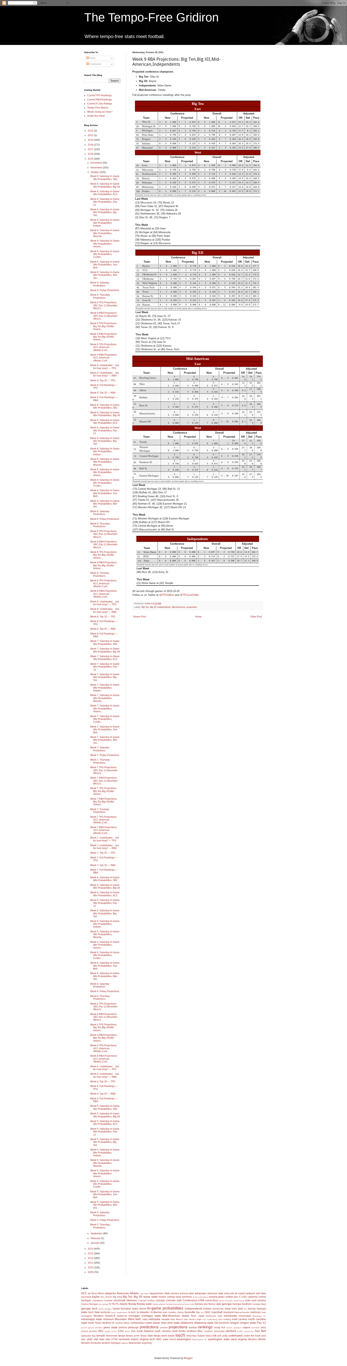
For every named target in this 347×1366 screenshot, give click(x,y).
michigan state (151, 1315)
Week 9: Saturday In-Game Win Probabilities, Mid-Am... (104, 275)
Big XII (153, 607)
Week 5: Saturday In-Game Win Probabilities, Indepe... (104, 1152)
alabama (110, 1293)
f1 (110, 1304)
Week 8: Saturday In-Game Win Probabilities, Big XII (105, 414)
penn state (110, 1327)
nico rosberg (224, 1319)
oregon (234, 1322)
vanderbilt (124, 1339)
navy (145, 1319)
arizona (175, 1293)
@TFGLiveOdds (189, 594)
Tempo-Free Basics (97, 107)
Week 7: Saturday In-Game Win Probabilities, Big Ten (104, 677)
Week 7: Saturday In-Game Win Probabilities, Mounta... (104, 698)
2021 (91, 135)
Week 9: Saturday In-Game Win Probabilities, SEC (104, 177)
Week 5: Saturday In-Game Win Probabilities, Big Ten (104, 1142)
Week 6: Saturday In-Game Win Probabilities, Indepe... (104, 924)
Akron (101, 1293)
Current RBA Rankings (99, 99)
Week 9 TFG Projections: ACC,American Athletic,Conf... (103, 347)
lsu (198, 1312)
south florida (179, 1331)
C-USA (243, 1296)
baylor (96, 1296)
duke (248, 1300)
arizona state (187, 1293)
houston (126, 1308)
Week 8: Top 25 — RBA (103, 628)
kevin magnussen (119, 1312)
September (97, 1233)
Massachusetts (241, 1312)
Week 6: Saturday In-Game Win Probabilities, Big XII (105, 886)
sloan (127, 1331)
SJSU (121, 1331)
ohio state (173, 1322)
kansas (252, 1308)
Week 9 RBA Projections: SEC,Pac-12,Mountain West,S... (103, 316)
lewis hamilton (169, 1312)
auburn (250, 1293)
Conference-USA (193, 1300)
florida (132, 1303)
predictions (149, 1327)
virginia (135, 1339)
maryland (228, 1312)
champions (97, 1300)
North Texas (94, 1322)
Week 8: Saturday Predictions (99, 513)
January (95, 1243)
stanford (231, 1331)
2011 (91, 1262)
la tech (132, 1312)
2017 (91, 149)
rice (223, 1327)
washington (184, 1339)
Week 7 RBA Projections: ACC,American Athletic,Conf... (103, 830)
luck (202, 1312)
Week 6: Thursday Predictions (100, 997)
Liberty (180, 1312)
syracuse (86, 1335)
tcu (94, 1335)
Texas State (146, 1335)
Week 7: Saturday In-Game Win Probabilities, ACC (104, 658)
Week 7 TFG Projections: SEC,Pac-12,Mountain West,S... (103, 770)
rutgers (246, 1327)
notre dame (152, 1322)
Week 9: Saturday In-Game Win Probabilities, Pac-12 (104, 202)
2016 (91, 154)
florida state (144, 1303)
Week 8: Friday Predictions (104, 519)
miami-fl (110, 1315)
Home (198, 616)
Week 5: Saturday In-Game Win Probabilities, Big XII (105, 1115)
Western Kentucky (91, 1343)
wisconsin (135, 1342)
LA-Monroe (156, 1312)
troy (194, 1335)
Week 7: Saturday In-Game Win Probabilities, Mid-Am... (104, 740)
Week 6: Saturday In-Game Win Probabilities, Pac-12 (104, 903)
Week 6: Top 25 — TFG (102, 1081)
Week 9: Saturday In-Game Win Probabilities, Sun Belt (104, 264)
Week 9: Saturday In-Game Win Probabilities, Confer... (104, 254)
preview (164, 1327)
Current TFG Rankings (99, 95)
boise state (150, 1296)
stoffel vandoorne (245, 1331)
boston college (167, 1296)
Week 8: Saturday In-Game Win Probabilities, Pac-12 (104, 430)
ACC (84, 1293)
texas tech (160, 1335)
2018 (91, 144)
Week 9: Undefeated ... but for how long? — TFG (104, 366)
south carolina (162, 1331)
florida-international (175, 1304)
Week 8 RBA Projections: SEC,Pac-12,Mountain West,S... (103, 544)
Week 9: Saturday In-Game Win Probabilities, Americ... (104, 243)
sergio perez (111, 1331)
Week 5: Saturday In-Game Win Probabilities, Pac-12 (104, 1131)
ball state (261, 1293)
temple (100, 1335)
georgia (227, 1303)
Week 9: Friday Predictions (104, 290)
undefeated (235, 1335)
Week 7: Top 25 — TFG (102, 852)
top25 (180, 1335)
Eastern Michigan (89, 1304)
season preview (89, 1331)
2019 (91, 140)
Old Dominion (221, 1322)
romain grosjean (234, 1328)
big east (117, 1296)
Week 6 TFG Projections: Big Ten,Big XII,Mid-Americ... (103, 1027)
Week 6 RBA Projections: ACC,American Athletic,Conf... (103, 1058)
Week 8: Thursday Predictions (100, 525)
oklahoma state (203, 1322)
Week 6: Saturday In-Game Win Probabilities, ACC (104, 894)
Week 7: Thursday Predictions (100, 761)
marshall (216, 1312)
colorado (160, 1300)
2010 (91, 1267)
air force (92, 1293)
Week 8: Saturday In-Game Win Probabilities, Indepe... (104, 451)
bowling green (217, 1296)
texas (121, 1335)
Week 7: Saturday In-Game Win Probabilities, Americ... (104, 708)
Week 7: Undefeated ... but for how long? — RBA (104, 847)
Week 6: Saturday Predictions (99, 985)
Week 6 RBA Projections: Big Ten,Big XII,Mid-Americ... (103, 1038)
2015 (91, 158)
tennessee (111, 1335)
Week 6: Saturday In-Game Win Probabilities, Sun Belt (104, 965)
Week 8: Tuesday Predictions (99, 574)
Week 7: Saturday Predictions (99, 749)
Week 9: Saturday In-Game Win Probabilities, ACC (104, 193)
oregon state (248, 1322)
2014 (91, 1248)
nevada (165, 1319)
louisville (190, 1312)
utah (89, 1339)
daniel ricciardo (226, 1300)
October (95, 172)
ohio (163, 1322)
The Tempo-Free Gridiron (151, 17)
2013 (91, 1253)
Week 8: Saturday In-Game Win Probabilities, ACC (104, 421)
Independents (164, 607)
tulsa (208, 1335)
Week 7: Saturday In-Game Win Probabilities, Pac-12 (104, 667)
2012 (91, 1258)
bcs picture (106, 1297)
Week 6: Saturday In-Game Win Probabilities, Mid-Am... (104, 976)
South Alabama (145, 1331)
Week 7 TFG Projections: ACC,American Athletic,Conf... (103, 820)
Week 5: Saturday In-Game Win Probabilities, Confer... (104, 1184)
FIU (113, 1304)
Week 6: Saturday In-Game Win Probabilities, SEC (104, 879)
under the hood (252, 1335)
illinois (142, 1308)
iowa (228, 1308)
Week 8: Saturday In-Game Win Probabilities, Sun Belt (104, 493)
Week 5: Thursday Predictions (100, 1226)
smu (133, 1331)
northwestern (138, 1322)
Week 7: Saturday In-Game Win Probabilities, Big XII (105, 650)
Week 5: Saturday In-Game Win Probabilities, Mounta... (104, 1163)
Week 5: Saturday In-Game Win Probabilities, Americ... (104, 1173)
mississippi (245, 1315)
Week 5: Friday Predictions (104, 1220)
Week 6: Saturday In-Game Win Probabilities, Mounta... (104, 934)
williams (124, 1343)
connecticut (211, 1300)
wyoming (147, 1343)
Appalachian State (160, 1293)
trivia (189, 1335)
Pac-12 (261, 1322)
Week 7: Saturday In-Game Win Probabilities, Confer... (104, 719)
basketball (86, 1297)
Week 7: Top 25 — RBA (103, 865)
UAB (213, 1335)
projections (192, 607)
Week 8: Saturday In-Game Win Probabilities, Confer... (104, 483)
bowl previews (184, 1296)
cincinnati (119, 1300)
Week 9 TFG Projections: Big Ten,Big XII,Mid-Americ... (103, 326)
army (227, 1293)
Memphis (99, 1315)
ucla (224, 1335)
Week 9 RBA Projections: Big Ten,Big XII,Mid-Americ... (103, 337)
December (97, 162)
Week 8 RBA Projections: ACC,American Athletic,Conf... (103, 594)
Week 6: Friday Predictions (104, 991)
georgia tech (89, 1308)
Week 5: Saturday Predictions (99, 1214)
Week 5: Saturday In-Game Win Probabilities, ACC (104, 1122)
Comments (95, 64)
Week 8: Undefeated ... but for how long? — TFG (104, 603)
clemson (131, 1300)
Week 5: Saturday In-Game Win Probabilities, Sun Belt (104, 1194)
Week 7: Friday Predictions (104, 755)
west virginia (239, 1339)
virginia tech (147, 1339)
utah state (99, 1339)
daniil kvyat (239, 1300)
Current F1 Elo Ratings (99, 103)
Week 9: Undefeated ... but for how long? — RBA (104, 374)
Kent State (94, 1312)
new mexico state (192, 1319)
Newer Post (139, 616)
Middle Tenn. (189, 1315)
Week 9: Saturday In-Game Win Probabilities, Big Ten (104, 212)
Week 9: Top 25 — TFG (102, 380)
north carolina (239, 1319)
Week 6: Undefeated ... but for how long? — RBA (104, 1075)
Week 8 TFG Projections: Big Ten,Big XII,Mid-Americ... (103, 555)
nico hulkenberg (209, 1319)
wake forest (169, 1339)
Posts (92, 58)
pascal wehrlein (95, 1328)
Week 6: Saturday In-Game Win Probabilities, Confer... (104, 955)
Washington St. (199, 1339)
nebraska (154, 1319)
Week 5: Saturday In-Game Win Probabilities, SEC (104, 1107)
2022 (91, 130)
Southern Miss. (195, 1331)
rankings (205, 1327)
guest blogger (105, 1309)
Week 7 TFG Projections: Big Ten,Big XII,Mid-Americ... (103, 791)
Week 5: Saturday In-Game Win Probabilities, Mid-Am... (104, 1205)
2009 (91, 1272)
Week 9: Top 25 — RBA (103, 392)
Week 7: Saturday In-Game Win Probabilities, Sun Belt (104, 729)
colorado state (174, 1300)
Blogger (188, 1358)
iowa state (237, 1308)
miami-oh (122, 1315)
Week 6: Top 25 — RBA (103, 1093)
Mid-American (178, 607)
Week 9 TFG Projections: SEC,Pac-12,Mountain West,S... (103, 305)
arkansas (200, 1293)
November (97, 167)
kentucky (105, 1312)
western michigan (111, 1343)
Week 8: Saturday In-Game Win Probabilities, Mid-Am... (104, 504)
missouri (108, 1319)
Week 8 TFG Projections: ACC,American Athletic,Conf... (103, 583)
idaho (135, 1308)
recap (217, 1327)
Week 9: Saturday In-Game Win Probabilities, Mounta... (104, 233)
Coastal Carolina (146, 1300)
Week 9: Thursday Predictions (100, 296)
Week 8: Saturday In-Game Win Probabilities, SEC (104, 406)
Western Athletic (257, 1339)
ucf (219, 1335)
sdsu (263, 1327)
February (96, 1238)
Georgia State (259, 1304)
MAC (208, 1312)
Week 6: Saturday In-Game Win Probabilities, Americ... (104, 945)
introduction (218, 1308)
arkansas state (215, 1293)
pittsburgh (133, 1327)
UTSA (114, 1339)
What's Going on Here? (99, 111)
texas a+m (132, 1335)
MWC (138, 1319)
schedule (255, 1328)
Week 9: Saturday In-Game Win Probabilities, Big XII (105, 185)
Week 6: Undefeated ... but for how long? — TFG (104, 1068)
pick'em (123, 1327)
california (253, 1296)
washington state (219, 1339)
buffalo (229, 1296)
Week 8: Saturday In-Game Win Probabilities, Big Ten (104, 441)
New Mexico (176, 1319)
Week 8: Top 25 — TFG (102, 616)
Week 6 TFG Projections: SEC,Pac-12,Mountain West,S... (103, 1006)
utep (107, 1339)
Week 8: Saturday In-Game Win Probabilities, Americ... (104, 472)
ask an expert (237, 1293)
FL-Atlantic (122, 1304)
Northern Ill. (108, 1322)
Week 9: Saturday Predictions (99, 284)
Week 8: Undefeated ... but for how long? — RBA (104, 610)
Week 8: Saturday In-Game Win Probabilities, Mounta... (104, 462)
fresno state (214, 1304)
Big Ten (145, 607)
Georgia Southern (242, 1304)
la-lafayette (143, 1312)
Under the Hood (96, 115)
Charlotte (108, 1300)
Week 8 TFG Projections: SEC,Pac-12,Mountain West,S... (103, 534)
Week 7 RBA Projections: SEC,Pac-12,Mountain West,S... (103, 780)
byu (236, 1296)
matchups (255, 1312)
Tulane (201, 1335)
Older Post (256, 616)
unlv (263, 1335)
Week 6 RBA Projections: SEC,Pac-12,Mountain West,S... (103, 1017)
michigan (134, 1315)
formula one (201, 1304)
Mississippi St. (259, 1316)
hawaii (116, 1308)
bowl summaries (200, 1297)
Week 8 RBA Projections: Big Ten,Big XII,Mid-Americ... (103, 565)
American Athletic (128, 1293)
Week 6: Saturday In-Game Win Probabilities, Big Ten (104, 913)
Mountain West (124, 1319)
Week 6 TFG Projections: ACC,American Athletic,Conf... (103, 1048)
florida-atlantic (159, 1304)
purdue (193, 1327)
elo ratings (103, 1304)
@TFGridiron (166, 594)
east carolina (259, 1300)
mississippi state (91, 1319)
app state (144, 1293)
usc (83, 1339)
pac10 (84, 1328)
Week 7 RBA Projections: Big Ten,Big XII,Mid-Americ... (103, 801)
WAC (159, 1339)
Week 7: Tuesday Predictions (99, 811)
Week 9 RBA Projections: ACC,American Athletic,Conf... (103, 357)
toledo (171, 1335)
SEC (101, 1331)
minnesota (230, 1315)
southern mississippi (214, 1331)
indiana (207, 1308)
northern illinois (122, 1323)
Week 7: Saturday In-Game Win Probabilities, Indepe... (104, 687)
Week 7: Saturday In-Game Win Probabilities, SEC (104, 642)
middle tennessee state (210, 1316)
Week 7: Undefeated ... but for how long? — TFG (104, 839)
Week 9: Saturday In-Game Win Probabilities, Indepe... (104, 223)
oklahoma (187, 1322)
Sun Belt (260, 1331)
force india (189, 1304)
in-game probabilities (165, 1308)
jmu (245, 1309)
